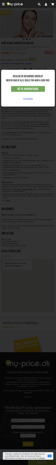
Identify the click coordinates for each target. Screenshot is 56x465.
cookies (42, 458)
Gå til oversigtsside (27, 89)
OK (49, 456)
